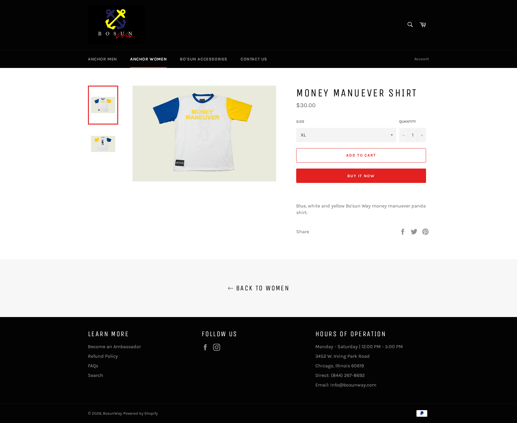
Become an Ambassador (114, 346)
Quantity (407, 121)
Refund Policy (103, 356)
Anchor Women (148, 59)
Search (95, 375)
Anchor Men (102, 59)
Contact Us (254, 59)
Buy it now (361, 176)
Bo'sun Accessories (203, 59)
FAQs (93, 366)
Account (421, 59)
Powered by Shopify (140, 413)
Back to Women (262, 288)
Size (300, 121)
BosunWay (112, 413)
